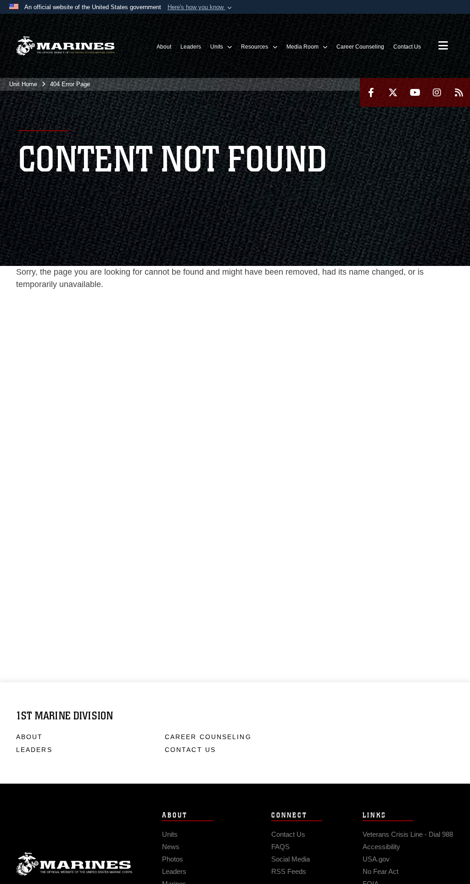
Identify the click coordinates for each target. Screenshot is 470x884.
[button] (201, 7)
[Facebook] (371, 92)
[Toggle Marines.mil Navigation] (443, 46)
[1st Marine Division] (65, 46)
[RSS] (459, 92)
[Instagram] (437, 92)
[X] (393, 92)
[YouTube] (415, 92)
